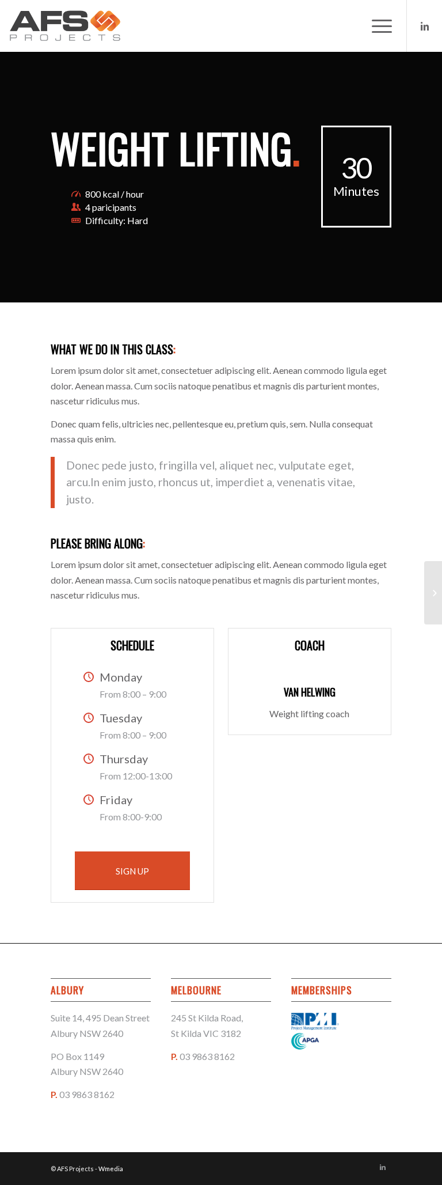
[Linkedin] (424, 26)
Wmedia (110, 1168)
